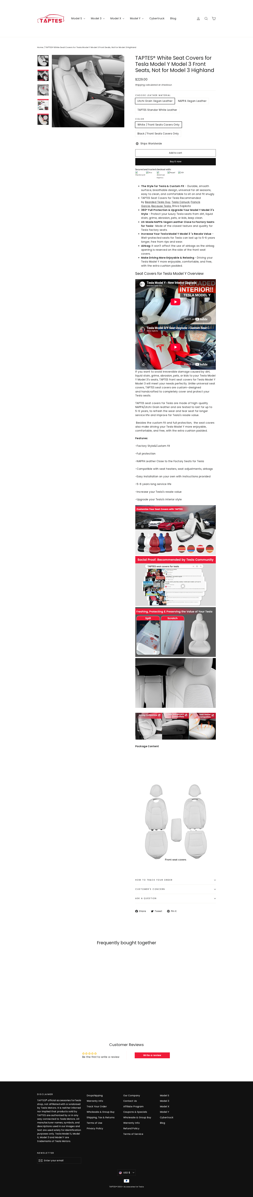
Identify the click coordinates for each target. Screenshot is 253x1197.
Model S (77, 18)
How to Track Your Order (154, 880)
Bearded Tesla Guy (157, 202)
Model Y (135, 18)
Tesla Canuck (180, 202)
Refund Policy (131, 1128)
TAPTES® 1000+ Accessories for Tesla (126, 1186)
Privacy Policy (95, 1128)
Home (40, 47)
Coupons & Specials (135, 1112)
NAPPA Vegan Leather (192, 101)
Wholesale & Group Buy (101, 1112)
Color (139, 119)
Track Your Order (97, 1106)
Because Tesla (161, 206)
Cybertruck (156, 18)
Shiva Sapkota (181, 206)
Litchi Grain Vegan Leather (154, 101)
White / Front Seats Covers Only (158, 124)
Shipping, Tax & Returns (101, 1117)
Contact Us (130, 1101)
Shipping (140, 84)
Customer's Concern (150, 889)
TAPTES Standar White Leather (157, 110)
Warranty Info (95, 1101)
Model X (116, 18)
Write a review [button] (152, 1055)
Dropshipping (95, 1095)
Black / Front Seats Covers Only (158, 133)
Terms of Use (94, 1123)
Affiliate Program (133, 1106)
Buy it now (175, 161)
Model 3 (96, 18)
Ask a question (146, 898)
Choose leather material (153, 95)
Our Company (131, 1095)
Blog (173, 18)
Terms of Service (133, 1134)
